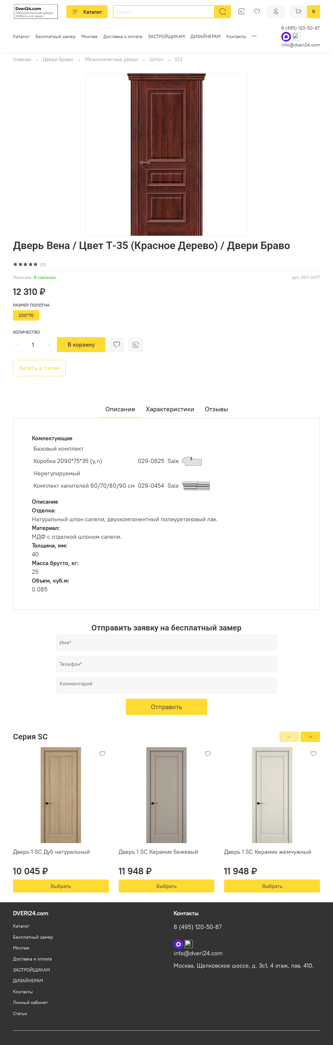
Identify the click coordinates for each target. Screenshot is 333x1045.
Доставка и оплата (122, 36)
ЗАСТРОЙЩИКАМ (166, 36)
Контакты (236, 36)
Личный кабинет (30, 1002)
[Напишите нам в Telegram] (189, 943)
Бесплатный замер (55, 36)
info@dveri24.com (300, 45)
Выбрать (61, 886)
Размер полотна (31, 305)
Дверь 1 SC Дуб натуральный (51, 851)
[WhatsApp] (286, 36)
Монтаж (89, 36)
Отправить (166, 707)
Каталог (92, 11)
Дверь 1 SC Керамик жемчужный (267, 851)
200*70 (26, 315)
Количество (26, 332)
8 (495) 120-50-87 (300, 28)
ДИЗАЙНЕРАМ (205, 36)
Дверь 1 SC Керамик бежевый (158, 851)
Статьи (20, 1013)
